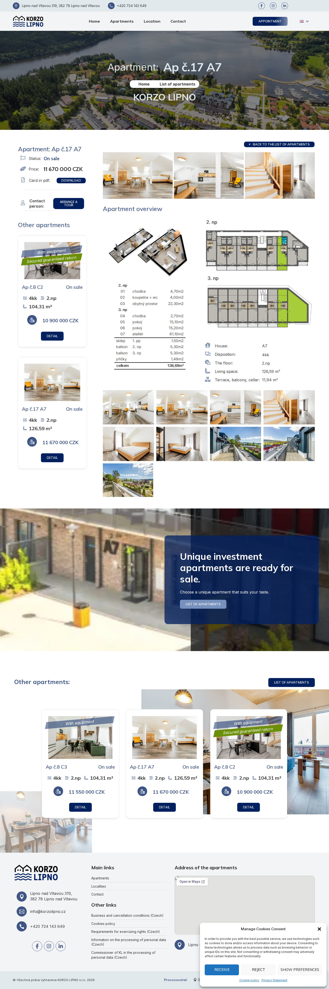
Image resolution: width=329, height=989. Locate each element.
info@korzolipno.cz (48, 911)
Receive (222, 969)
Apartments (122, 21)
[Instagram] (273, 5)
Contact (178, 21)
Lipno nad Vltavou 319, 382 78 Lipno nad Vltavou (61, 6)
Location (152, 21)
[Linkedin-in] (284, 5)
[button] (319, 929)
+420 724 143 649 (131, 6)
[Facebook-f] (261, 5)
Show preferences (300, 969)
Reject (258, 969)
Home (94, 21)
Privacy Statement (274, 980)
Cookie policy (249, 980)
